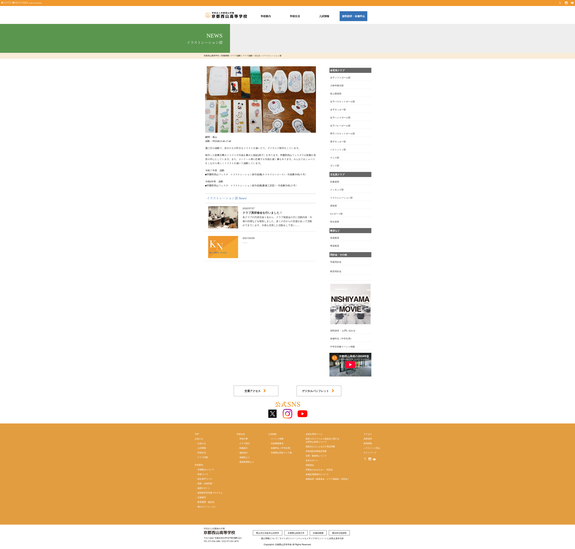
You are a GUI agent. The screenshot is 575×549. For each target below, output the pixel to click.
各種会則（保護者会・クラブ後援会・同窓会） (328, 478)
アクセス (368, 433)
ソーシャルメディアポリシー (309, 538)
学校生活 (202, 452)
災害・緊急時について (316, 455)
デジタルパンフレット (315, 391)
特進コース (203, 474)
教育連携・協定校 (206, 501)
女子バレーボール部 (340, 125)
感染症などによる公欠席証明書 (320, 446)
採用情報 (368, 443)
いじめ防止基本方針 (334, 538)
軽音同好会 (335, 271)
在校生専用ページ (314, 433)
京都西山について (206, 469)
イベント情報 (277, 438)
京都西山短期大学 (296, 532)
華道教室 (334, 245)
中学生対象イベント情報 (342, 346)
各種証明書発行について (317, 474)
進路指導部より (246, 461)
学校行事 (243, 438)
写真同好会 (335, 261)
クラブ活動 (203, 457)
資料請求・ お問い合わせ (342, 330)
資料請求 (368, 438)
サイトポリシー (287, 538)
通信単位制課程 (339, 532)
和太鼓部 (334, 221)
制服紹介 (243, 447)
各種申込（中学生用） (341, 338)
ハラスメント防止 (372, 447)
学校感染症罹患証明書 (316, 450)
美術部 (333, 205)
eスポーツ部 (336, 213)
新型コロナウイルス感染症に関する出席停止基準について (322, 440)
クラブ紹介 (244, 443)
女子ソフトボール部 (340, 77)
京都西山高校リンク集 (281, 452)
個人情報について (269, 538)
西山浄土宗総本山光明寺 (267, 532)
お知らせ (202, 443)
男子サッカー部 (338, 141)
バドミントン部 (338, 149)
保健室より (244, 457)
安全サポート (312, 460)
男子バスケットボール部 (342, 133)
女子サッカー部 (338, 109)
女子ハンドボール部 (340, 117)
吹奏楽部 (334, 181)
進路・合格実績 (205, 483)
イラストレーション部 (341, 197)
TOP (197, 433)
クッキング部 (337, 189)
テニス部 (334, 157)
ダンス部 (334, 165)
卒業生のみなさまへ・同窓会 (319, 469)
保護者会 (310, 464)
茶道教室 (334, 237)
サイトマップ (370, 452)
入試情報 (202, 447)
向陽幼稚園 (318, 532)
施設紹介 (243, 452)
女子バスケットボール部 (342, 101)
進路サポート (204, 487)
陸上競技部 (335, 93)
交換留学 (202, 497)
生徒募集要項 (277, 443)
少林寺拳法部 (337, 85)
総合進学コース (205, 478)
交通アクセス (253, 391)
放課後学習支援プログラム (210, 492)
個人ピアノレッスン (207, 506)
